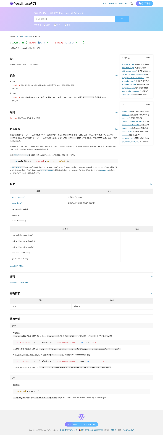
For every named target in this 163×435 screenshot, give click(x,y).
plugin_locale (127, 94)
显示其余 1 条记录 (17, 266)
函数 (47, 25)
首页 (105, 4)
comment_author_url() (130, 125)
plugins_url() (18, 167)
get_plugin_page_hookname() (133, 74)
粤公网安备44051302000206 (92, 430)
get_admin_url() (128, 138)
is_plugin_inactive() (129, 84)
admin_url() (126, 111)
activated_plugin (128, 68)
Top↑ (116, 75)
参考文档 (113, 4)
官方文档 (24, 282)
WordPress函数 (26, 36)
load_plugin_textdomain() (131, 91)
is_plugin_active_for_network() (133, 78)
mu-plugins (104, 170)
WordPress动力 (128, 430)
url (123, 105)
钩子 (58, 25)
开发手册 (123, 4)
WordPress (24, 3)
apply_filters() (21, 155)
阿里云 (113, 430)
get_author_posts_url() (130, 141)
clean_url (125, 115)
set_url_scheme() (18, 197)
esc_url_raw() (127, 131)
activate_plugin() (128, 64)
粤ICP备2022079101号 (68, 430)
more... (148, 58)
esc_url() (125, 135)
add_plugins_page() (129, 71)
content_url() (127, 128)
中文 (68, 25)
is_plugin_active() (128, 81)
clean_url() (126, 118)
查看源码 (13, 282)
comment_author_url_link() (132, 121)
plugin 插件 (126, 58)
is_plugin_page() (128, 88)
